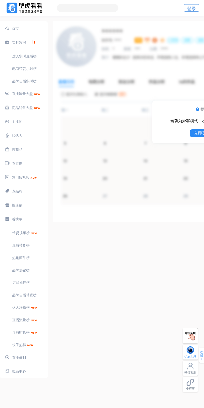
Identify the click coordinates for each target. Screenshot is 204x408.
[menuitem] (24, 28)
